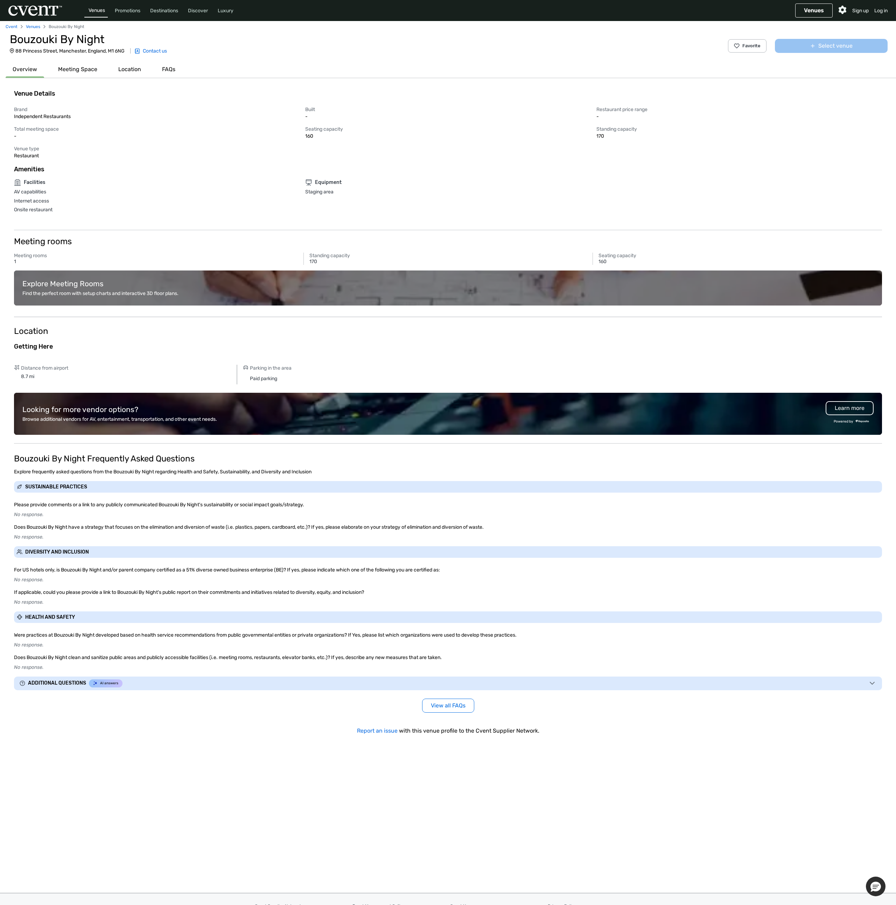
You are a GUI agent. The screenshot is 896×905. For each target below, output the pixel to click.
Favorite (751, 45)
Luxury (225, 11)
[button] (876, 886)
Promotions (127, 11)
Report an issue (377, 730)
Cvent (12, 26)
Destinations (164, 11)
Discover (198, 11)
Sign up (860, 11)
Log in (881, 11)
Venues (97, 10)
